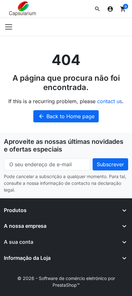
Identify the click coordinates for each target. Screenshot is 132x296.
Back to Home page (66, 116)
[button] (97, 9)
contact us (109, 101)
